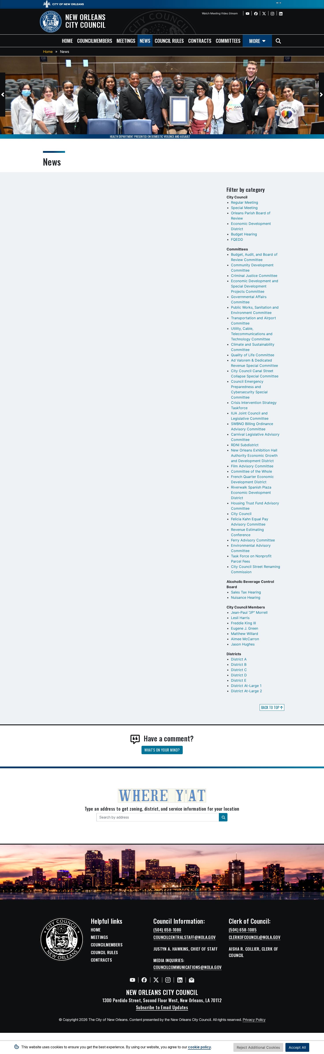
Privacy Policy (254, 1019)
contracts (199, 40)
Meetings (99, 937)
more (254, 40)
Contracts (101, 960)
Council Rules (104, 952)
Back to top (270, 707)
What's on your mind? (162, 750)
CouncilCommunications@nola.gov (187, 967)
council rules (169, 40)
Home (48, 51)
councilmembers (94, 40)
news (145, 40)
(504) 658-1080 (167, 930)
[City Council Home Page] (62, 939)
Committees (228, 40)
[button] (2, 95)
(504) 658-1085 (243, 930)
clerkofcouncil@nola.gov (254, 937)
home (67, 40)
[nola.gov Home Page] (65, 4)
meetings (126, 40)
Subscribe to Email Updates (162, 1007)
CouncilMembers (107, 945)
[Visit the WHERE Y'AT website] (162, 797)
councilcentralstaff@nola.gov (184, 937)
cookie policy (199, 1047)
